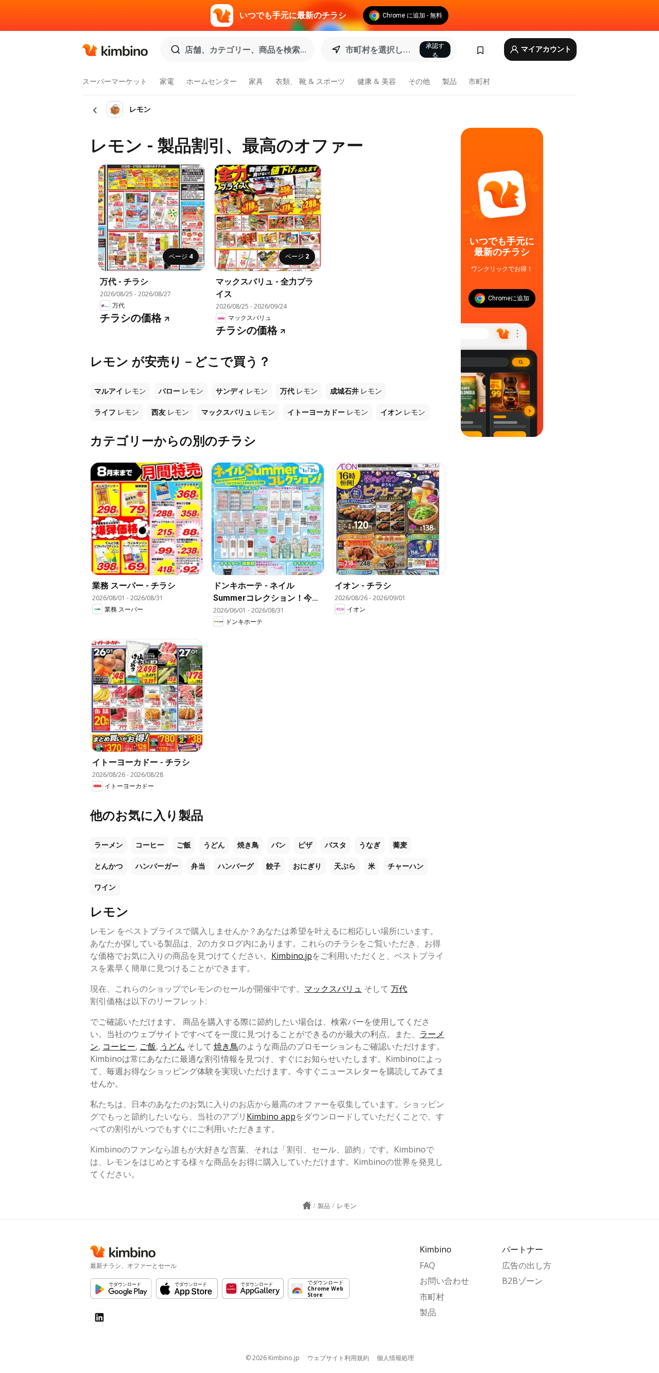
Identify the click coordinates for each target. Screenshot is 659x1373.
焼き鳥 (248, 845)
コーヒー (149, 845)
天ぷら (345, 866)
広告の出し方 (526, 1265)
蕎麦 (400, 845)
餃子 (273, 866)
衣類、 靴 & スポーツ (310, 81)
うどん (214, 845)
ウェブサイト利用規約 (338, 1357)
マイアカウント (545, 49)
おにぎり (307, 866)
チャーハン (406, 866)
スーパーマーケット (114, 81)
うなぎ (369, 845)
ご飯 (184, 845)
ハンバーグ (236, 866)
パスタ (335, 845)
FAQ (427, 1265)
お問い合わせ (444, 1280)
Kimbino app (271, 1116)
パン (278, 845)
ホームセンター (211, 81)
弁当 (198, 866)
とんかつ (108, 866)
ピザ (305, 845)
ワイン (105, 887)
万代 (399, 988)
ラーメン (108, 845)
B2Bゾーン (522, 1280)
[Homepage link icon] (307, 1205)
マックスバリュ (333, 988)
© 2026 (273, 1357)
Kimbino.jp (291, 955)
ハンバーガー (157, 866)
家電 (167, 81)
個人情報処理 (395, 1357)
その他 (419, 81)
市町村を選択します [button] (379, 49)
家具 (256, 81)
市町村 (479, 81)
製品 (449, 81)
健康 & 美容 (376, 81)
